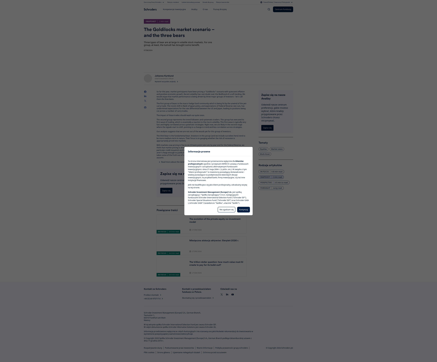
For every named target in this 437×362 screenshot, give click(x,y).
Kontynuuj (243, 209)
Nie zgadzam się (227, 209)
